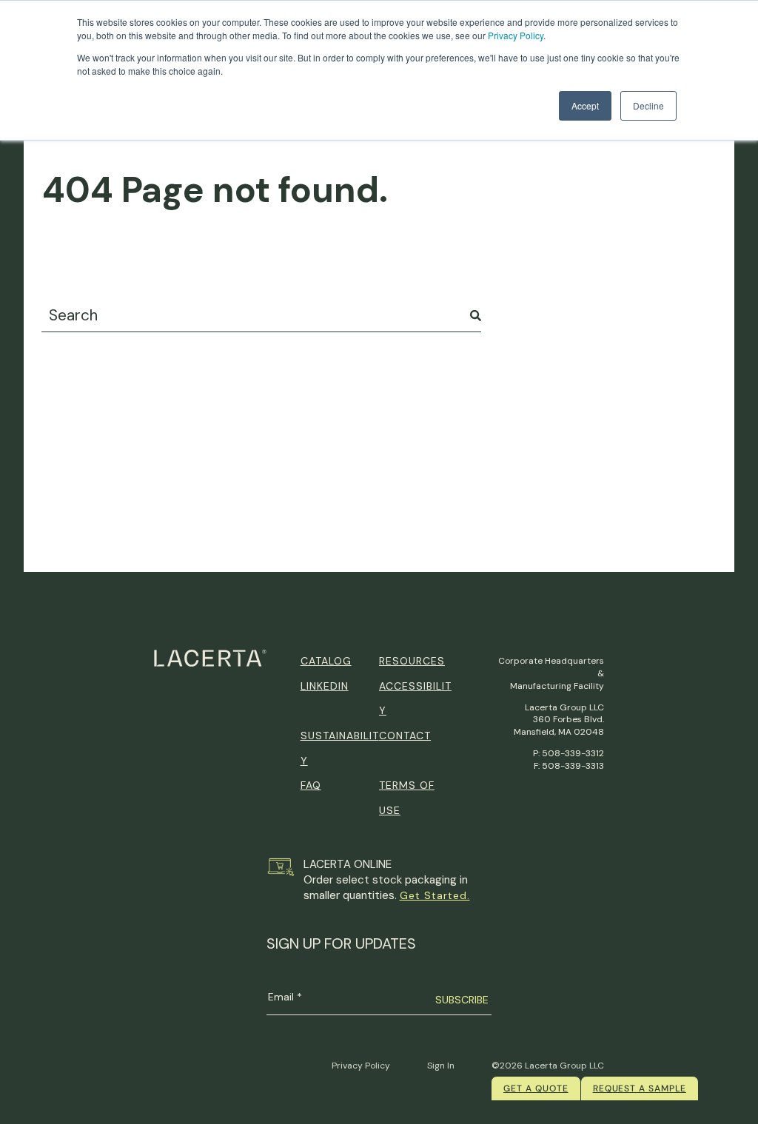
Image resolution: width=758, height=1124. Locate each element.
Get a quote (535, 1088)
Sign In (441, 1065)
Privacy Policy (515, 35)
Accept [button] (585, 105)
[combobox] (261, 315)
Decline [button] (648, 105)
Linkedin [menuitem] (325, 686)
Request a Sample (639, 1088)
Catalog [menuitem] (326, 660)
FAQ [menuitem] (311, 785)
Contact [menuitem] (405, 735)
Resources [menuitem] (412, 660)
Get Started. (435, 895)
